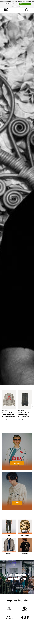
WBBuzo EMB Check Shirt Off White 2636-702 (8, 415)
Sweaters (25, 535)
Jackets (9, 554)
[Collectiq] (25, 609)
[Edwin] (9, 617)
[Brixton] (9, 609)
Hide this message (25, 4)
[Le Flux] (5, 9)
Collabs (25, 554)
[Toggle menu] (30, 10)
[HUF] (25, 617)
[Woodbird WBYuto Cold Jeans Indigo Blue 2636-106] (25, 399)
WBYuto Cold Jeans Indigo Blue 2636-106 (23, 415)
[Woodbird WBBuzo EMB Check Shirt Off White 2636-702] (9, 399)
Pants (9, 535)
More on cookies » (17, 6)
